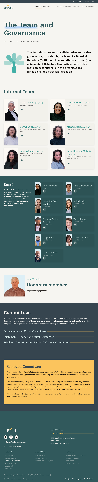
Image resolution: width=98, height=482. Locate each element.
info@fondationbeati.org (16, 442)
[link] (22, 109)
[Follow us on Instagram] (77, 1)
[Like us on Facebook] (73, 1)
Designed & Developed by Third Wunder (79, 479)
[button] (38, 6)
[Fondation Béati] (8, 6)
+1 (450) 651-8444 (13, 446)
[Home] (5, 41)
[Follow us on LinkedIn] (80, 1)
